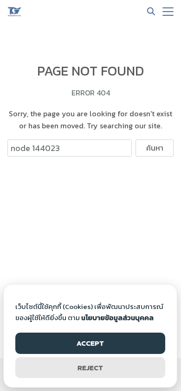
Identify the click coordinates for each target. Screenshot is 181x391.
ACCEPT (90, 343)
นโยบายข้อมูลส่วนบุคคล (117, 317)
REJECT (90, 367)
